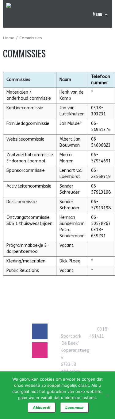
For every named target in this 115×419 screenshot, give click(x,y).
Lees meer (74, 407)
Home (8, 38)
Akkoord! (41, 407)
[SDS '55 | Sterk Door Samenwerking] (8, 14)
